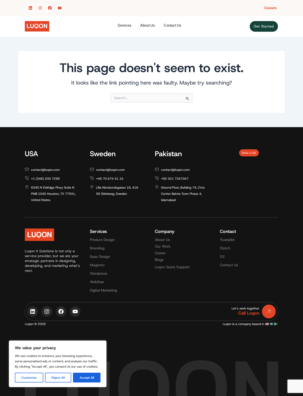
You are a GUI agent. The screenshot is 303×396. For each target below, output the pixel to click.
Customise (29, 378)
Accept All (87, 378)
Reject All (58, 378)
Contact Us (172, 25)
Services (124, 25)
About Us (147, 25)
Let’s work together (245, 308)
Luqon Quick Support (172, 267)
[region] (57, 364)
